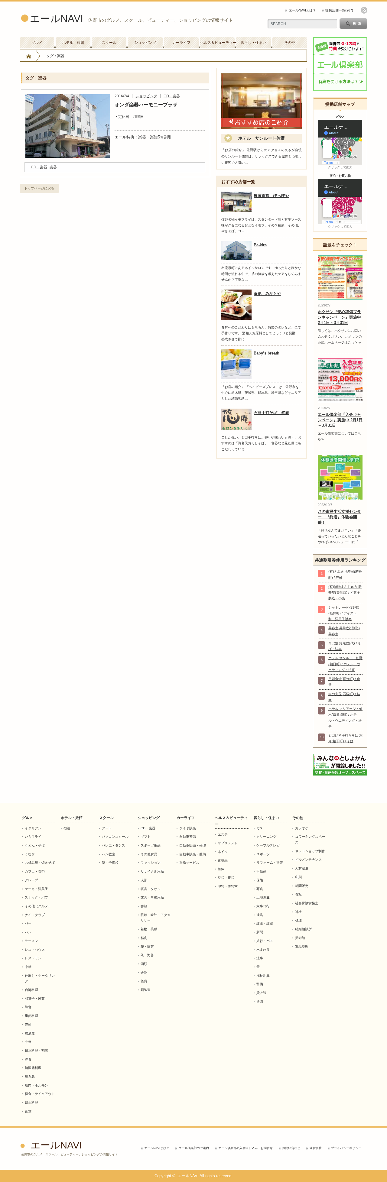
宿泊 (66, 828)
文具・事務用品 (152, 897)
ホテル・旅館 (73, 42)
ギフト (146, 836)
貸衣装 (261, 993)
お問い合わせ (291, 1148)
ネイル (223, 851)
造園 (259, 1001)
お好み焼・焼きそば (40, 862)
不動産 (261, 871)
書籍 (144, 906)
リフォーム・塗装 (269, 862)
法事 (259, 958)
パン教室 (108, 854)
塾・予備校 (110, 862)
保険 (259, 880)
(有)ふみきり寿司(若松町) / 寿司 (345, 574)
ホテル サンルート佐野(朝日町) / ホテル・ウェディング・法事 (345, 664)
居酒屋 (30, 1033)
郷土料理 (31, 1102)
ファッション (151, 862)
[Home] (28, 56)
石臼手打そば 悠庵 (271, 412)
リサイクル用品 (152, 871)
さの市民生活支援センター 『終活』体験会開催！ (339, 517)
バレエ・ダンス (113, 845)
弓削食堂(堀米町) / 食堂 (344, 681)
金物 (144, 972)
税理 (298, 920)
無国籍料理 (33, 1068)
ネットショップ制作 (310, 851)
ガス (259, 828)
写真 (259, 889)
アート (107, 828)
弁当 (28, 1042)
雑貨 (144, 981)
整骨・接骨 (226, 877)
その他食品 (149, 854)
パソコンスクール (115, 836)
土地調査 (263, 897)
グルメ (36, 42)
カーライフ (181, 42)
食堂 (28, 1111)
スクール (109, 42)
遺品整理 (301, 946)
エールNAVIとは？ (302, 10)
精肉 (144, 938)
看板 (298, 894)
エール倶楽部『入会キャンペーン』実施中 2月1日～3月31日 (340, 420)
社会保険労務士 (306, 903)
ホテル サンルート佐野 (261, 138)
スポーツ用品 (151, 845)
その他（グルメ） (38, 906)
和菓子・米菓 (35, 998)
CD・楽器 (172, 96)
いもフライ (33, 836)
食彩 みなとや (267, 293)
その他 (289, 42)
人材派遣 (301, 868)
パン (28, 932)
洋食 (28, 1059)
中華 (28, 967)
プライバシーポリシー (346, 1148)
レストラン (33, 958)
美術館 (300, 938)
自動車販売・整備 (192, 854)
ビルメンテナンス (308, 859)
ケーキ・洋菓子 (36, 889)
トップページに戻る (39, 188)
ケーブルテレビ (268, 845)
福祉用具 (263, 975)
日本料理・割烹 (36, 1050)
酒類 (144, 964)
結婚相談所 (303, 929)
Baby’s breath (266, 353)
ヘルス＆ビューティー (217, 42)
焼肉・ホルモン (36, 1085)
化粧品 (223, 860)
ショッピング (145, 42)
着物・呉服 (149, 929)
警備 (259, 984)
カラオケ (301, 828)
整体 (221, 869)
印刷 (298, 877)
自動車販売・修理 (192, 845)
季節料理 (31, 1016)
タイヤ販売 (187, 828)
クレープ (31, 880)
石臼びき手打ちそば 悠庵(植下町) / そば (345, 738)
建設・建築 (264, 923)
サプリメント (228, 843)
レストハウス (35, 949)
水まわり (263, 949)
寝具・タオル (151, 889)
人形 (144, 880)
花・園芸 (147, 946)
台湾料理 (31, 990)
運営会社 (316, 1148)
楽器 (53, 167)
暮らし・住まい (253, 42)
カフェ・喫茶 (35, 871)
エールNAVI (56, 18)
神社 (298, 912)
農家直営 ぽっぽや (271, 195)
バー (28, 923)
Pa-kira (260, 245)
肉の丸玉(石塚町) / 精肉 (344, 696)
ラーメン (31, 941)
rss (364, 10)
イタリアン (33, 828)
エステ (223, 834)
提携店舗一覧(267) (339, 10)
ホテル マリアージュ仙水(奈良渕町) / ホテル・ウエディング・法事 (345, 717)
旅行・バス (264, 941)
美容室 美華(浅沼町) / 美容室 (344, 631)
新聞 (259, 932)
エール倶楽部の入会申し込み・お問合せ (245, 1148)
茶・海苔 (147, 955)
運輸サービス (189, 862)
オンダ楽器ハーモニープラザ (146, 104)
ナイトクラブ (35, 915)
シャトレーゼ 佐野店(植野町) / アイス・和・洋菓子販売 (343, 613)
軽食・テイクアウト (40, 1094)
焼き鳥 (30, 1076)
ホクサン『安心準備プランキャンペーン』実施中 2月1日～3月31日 (339, 317)
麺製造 (146, 990)
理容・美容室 (228, 886)
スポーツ (263, 854)
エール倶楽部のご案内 (194, 1148)
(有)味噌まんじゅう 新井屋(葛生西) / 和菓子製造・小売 (345, 592)
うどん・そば (35, 845)
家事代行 (263, 906)
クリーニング (266, 836)
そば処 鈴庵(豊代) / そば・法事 (344, 646)
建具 (259, 915)
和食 (28, 1007)
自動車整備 (187, 836)
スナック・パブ (36, 897)
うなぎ (30, 854)
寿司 (28, 1024)
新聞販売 (301, 886)
